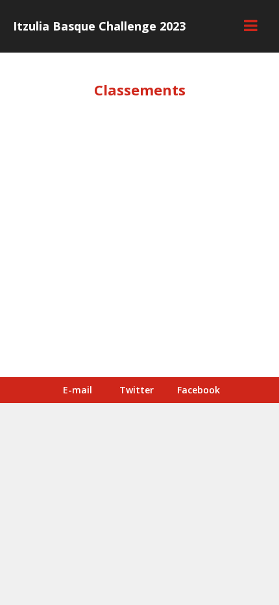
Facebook (198, 390)
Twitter (136, 390)
